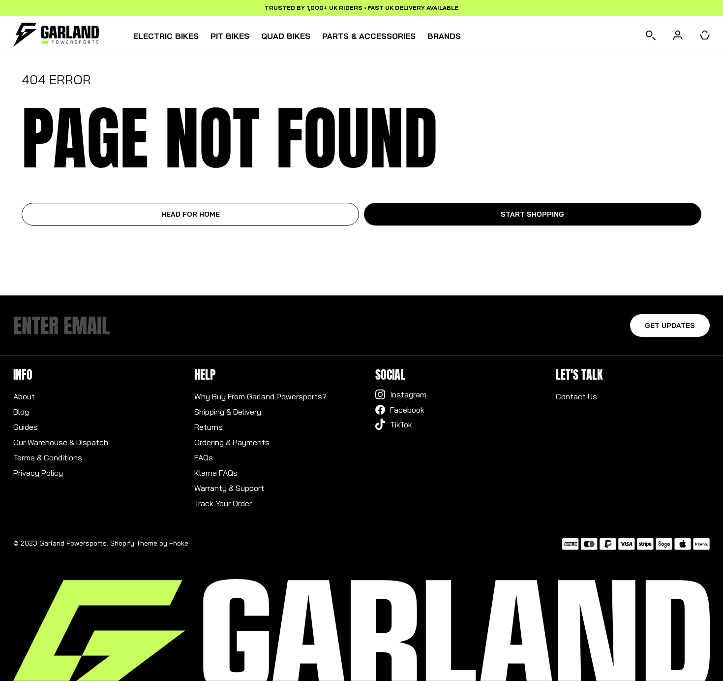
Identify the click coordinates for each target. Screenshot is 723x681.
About (24, 396)
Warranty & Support (229, 488)
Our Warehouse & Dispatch (60, 442)
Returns (208, 427)
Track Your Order (223, 503)
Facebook (407, 410)
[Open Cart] (705, 35)
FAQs (203, 457)
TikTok (401, 424)
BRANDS (444, 36)
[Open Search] (651, 35)
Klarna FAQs (216, 473)
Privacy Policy (38, 473)
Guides (25, 427)
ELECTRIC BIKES (166, 36)
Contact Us (576, 396)
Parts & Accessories (369, 36)
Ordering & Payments (232, 442)
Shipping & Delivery (227, 412)
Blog (21, 412)
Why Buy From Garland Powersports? (260, 396)
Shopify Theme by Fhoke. (150, 543)
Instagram (408, 394)
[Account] (678, 35)
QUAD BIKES (285, 36)
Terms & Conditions (47, 457)
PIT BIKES (230, 36)
